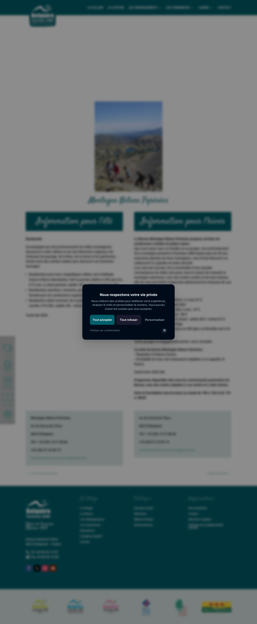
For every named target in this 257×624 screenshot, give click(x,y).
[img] (164, 330)
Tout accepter (102, 319)
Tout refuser (129, 319)
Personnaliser (155, 319)
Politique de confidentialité (105, 330)
